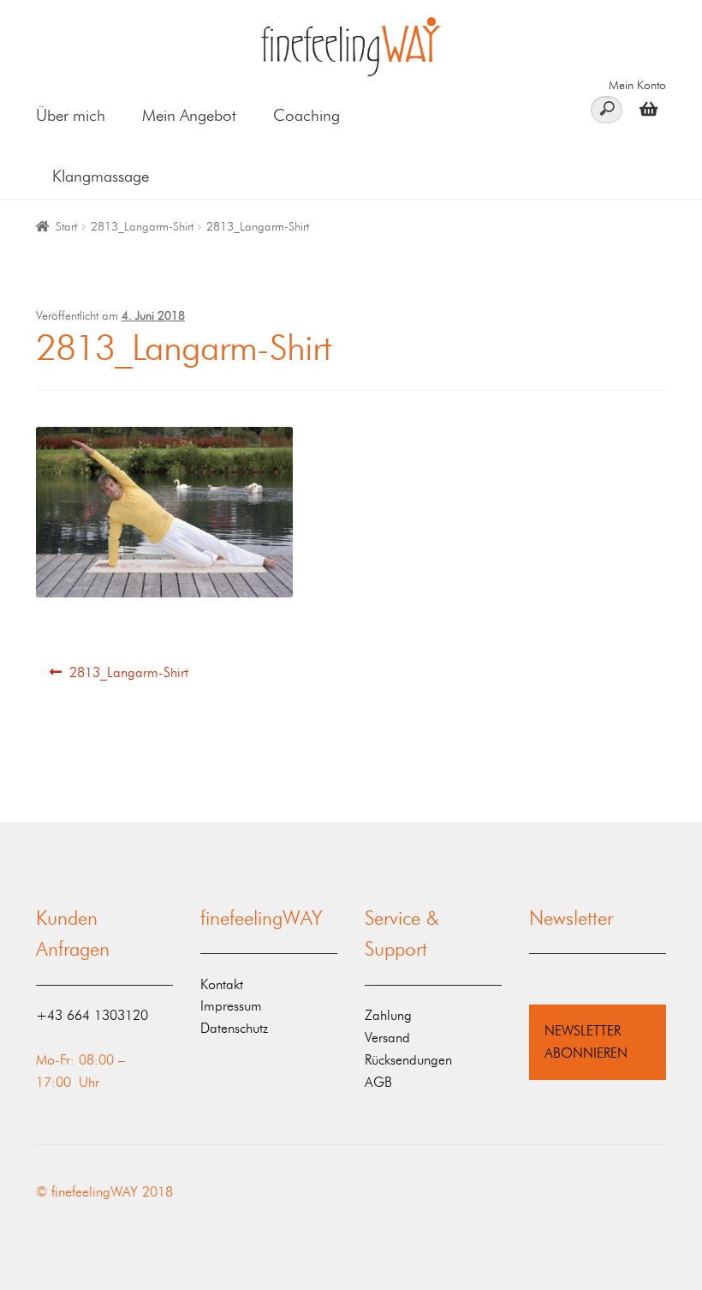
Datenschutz (234, 1028)
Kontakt (221, 984)
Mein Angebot (189, 115)
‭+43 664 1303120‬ (92, 1015)
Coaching (306, 115)
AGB (378, 1082)
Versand (387, 1037)
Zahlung (388, 1015)
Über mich (70, 115)
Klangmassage (100, 176)
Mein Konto (637, 85)
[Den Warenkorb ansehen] (644, 108)
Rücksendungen (408, 1060)
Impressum (231, 1006)
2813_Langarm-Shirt (142, 226)
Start (66, 226)
